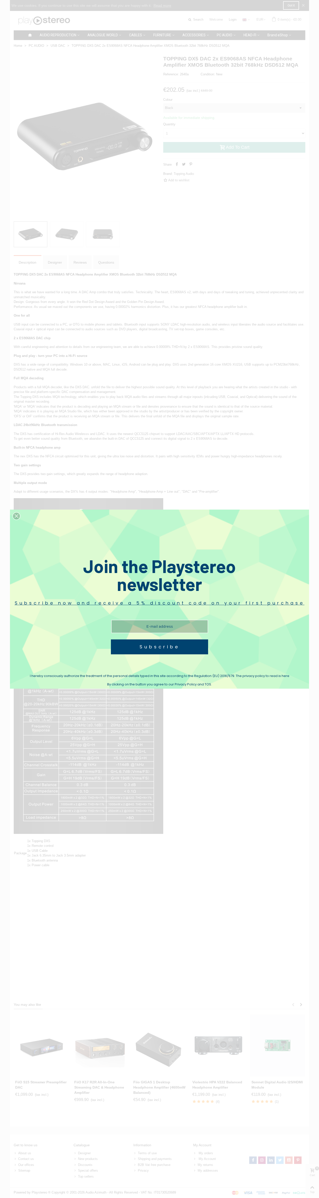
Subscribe (160, 647)
